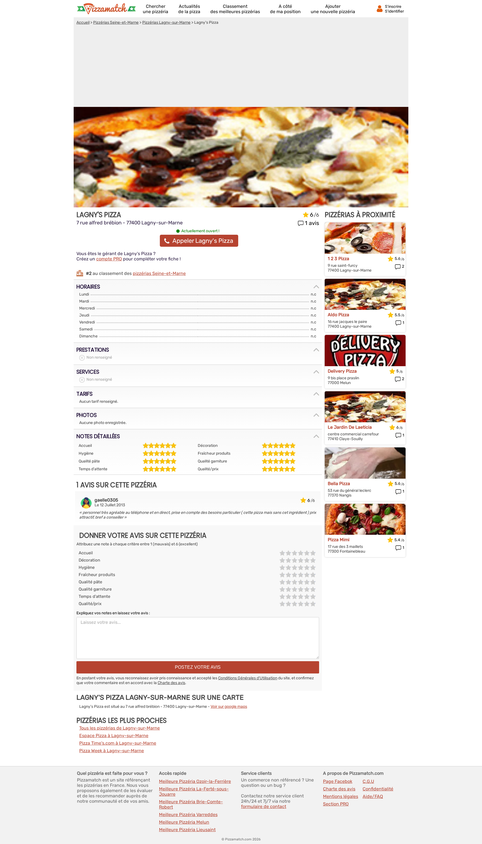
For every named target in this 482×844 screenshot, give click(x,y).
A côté (285, 9)
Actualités (189, 9)
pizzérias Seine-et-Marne (159, 273)
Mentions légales (340, 796)
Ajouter (333, 9)
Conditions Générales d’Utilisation (247, 678)
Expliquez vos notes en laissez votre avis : (113, 613)
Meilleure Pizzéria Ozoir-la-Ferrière (195, 781)
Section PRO (336, 804)
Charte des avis (171, 682)
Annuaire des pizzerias (106, 9)
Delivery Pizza (342, 371)
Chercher (155, 9)
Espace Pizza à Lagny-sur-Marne (113, 735)
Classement (235, 9)
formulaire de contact (263, 806)
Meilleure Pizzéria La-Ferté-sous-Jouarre (194, 791)
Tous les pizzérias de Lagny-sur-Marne (119, 728)
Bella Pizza (339, 483)
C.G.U (368, 781)
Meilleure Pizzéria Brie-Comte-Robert (191, 804)
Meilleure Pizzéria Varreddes (188, 814)
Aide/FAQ (373, 796)
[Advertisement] (241, 67)
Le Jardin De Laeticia (350, 427)
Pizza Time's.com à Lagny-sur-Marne (117, 743)
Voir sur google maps (229, 706)
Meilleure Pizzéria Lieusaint (187, 829)
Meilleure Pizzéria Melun (184, 822)
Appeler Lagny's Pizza (202, 240)
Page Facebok (337, 781)
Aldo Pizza (338, 314)
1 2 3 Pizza (338, 258)
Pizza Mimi (339, 539)
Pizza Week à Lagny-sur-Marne (111, 750)
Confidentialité (378, 789)
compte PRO (109, 259)
